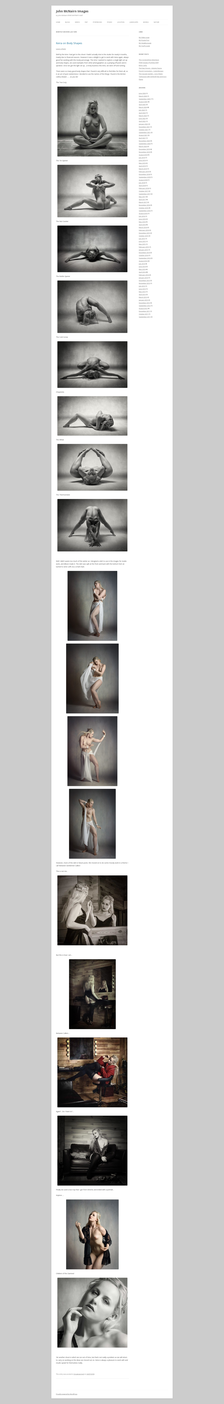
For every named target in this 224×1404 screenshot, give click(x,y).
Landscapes (134, 22)
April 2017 (142, 199)
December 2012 (144, 303)
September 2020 (144, 144)
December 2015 (144, 233)
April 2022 (142, 121)
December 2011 (144, 311)
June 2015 (142, 241)
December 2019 (144, 149)
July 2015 (142, 239)
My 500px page (144, 37)
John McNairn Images (72, 11)
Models (146, 22)
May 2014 (142, 269)
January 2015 (143, 250)
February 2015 (144, 247)
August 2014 (143, 261)
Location (120, 22)
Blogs (67, 22)
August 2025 (143, 102)
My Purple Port (144, 40)
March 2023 (143, 116)
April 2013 (142, 294)
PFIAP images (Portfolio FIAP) (149, 63)
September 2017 (144, 194)
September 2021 (144, 132)
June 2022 (142, 118)
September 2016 (144, 211)
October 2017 (143, 191)
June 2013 (142, 289)
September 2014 (144, 258)
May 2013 (142, 292)
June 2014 (142, 267)
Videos (77, 22)
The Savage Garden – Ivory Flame (151, 74)
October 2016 (143, 208)
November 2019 (144, 152)
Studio (109, 22)
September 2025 (144, 99)
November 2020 (144, 141)
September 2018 (144, 177)
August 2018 (143, 180)
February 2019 (144, 172)
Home (58, 22)
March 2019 (143, 169)
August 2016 (143, 213)
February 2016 (144, 230)
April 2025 (142, 104)
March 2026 (143, 96)
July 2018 (142, 183)
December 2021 (144, 127)
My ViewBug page (145, 43)
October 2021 (143, 130)
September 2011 (144, 317)
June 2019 (142, 160)
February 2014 (144, 275)
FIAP (86, 22)
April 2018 (142, 185)
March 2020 (143, 146)
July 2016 (142, 216)
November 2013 (144, 283)
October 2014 (143, 255)
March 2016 (143, 227)
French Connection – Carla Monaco (151, 71)
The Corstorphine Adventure (149, 60)
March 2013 (143, 297)
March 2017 (143, 202)
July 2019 (142, 158)
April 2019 (142, 166)
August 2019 (143, 155)
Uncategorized (79, 1374)
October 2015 (143, 236)
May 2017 (142, 197)
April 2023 (142, 113)
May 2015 (142, 244)
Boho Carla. (143, 65)
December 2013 (144, 280)
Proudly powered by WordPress (66, 1394)
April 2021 (142, 138)
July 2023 (142, 110)
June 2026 (142, 93)
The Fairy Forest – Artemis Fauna (150, 68)
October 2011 (143, 314)
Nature (156, 22)
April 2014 (142, 272)
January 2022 (143, 124)
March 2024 (143, 107)
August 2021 (143, 135)
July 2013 (142, 286)
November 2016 (144, 205)
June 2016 (142, 219)
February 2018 (144, 188)
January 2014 (143, 278)
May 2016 (142, 222)
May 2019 (142, 163)
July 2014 (142, 264)
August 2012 (143, 308)
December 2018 (144, 174)
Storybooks (97, 22)
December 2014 (144, 253)
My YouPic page (144, 46)
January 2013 (143, 300)
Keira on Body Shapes (69, 43)
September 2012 (144, 306)
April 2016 (142, 225)
